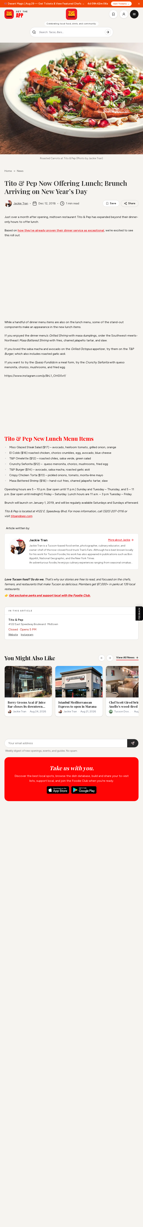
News (20, 171)
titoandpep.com (21, 516)
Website (13, 634)
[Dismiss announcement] (139, 3)
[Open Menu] (134, 14)
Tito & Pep (15, 620)
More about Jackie (119, 539)
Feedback (139, 613)
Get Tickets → (121, 3)
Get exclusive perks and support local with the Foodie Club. (49, 595)
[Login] (124, 14)
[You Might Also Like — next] (110, 658)
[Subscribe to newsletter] (132, 743)
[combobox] (70, 32)
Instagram (27, 634)
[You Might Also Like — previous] (101, 658)
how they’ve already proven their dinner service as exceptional (61, 230)
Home (8, 171)
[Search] (108, 32)
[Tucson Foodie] (71, 14)
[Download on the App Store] (58, 790)
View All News (125, 657)
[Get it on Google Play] (83, 790)
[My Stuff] (113, 14)
